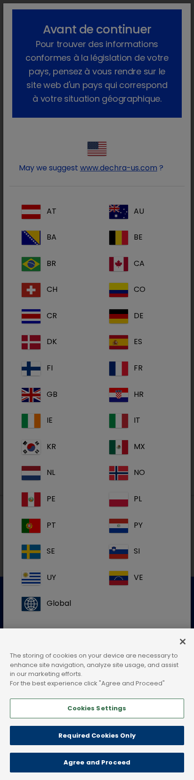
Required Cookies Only (97, 735)
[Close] (182, 641)
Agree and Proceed (97, 762)
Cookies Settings (96, 708)
